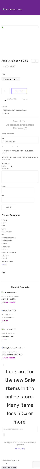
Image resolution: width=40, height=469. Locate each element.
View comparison (9, 467)
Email (3, 195)
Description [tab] (20, 121)
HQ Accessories (7, 232)
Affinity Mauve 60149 (9, 299)
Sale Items (5, 255)
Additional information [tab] (20, 125)
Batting (4, 220)
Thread (24, 110)
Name (3, 186)
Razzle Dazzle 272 (8, 336)
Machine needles (7, 241)
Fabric (4, 229)
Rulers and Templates (9, 252)
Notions (4, 244)
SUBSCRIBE (35, 429)
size (3, 74)
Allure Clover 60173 (8, 318)
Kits (3, 235)
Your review (6, 169)
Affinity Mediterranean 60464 (37, 61)
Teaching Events (7, 261)
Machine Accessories (8, 238)
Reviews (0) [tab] (20, 128)
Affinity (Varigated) (15, 110)
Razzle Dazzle (6, 333)
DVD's (3, 226)
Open (2, 7)
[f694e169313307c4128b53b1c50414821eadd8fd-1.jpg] (20, 39)
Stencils (4, 258)
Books (4, 223)
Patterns (5, 249)
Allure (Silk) (5, 314)
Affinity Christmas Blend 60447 (12, 355)
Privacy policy (20, 448)
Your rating (6, 163)
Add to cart (19, 91)
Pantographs (6, 246)
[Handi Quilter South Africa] (12, 9)
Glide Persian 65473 (33, 61)
